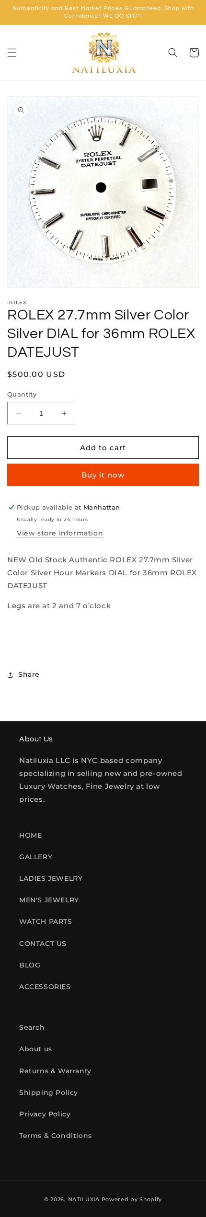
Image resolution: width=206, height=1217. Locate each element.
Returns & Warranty (55, 1071)
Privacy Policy (44, 1114)
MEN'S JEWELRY (49, 900)
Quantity (21, 394)
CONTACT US (43, 943)
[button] (12, 52)
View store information (60, 533)
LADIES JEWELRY (50, 878)
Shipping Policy (48, 1092)
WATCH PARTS (45, 921)
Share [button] (29, 674)
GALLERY (35, 857)
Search (32, 1027)
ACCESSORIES (45, 986)
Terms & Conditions (55, 1135)
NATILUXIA (85, 1199)
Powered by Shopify (132, 1199)
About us (35, 1049)
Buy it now (103, 474)
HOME (30, 835)
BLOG (29, 965)
